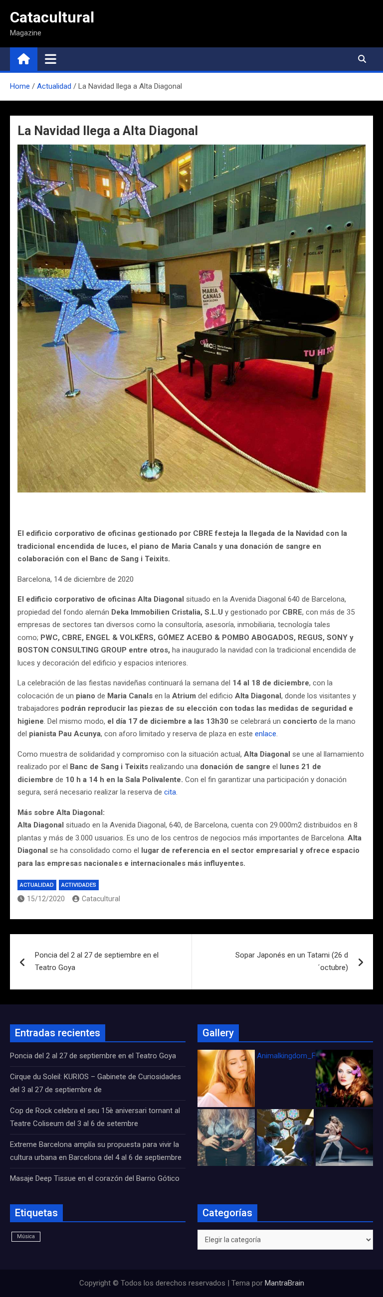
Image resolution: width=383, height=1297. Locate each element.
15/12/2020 (46, 899)
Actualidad (37, 885)
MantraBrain (284, 1283)
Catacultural (52, 17)
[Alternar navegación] (50, 58)
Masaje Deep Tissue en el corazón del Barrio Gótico (96, 1178)
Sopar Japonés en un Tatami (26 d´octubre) (291, 962)
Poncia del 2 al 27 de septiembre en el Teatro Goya (97, 962)
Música (26, 1236)
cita (170, 792)
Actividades (78, 885)
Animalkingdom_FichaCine (300, 1055)
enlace (265, 733)
